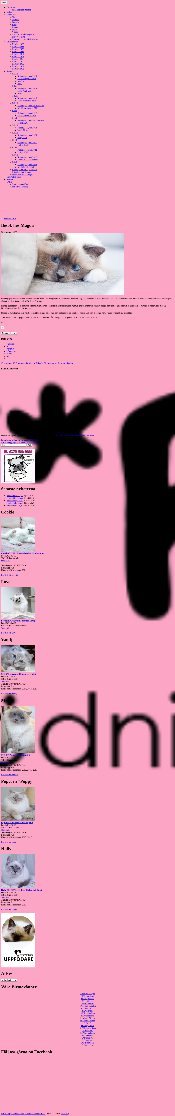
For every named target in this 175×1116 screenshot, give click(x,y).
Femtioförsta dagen (15, 505)
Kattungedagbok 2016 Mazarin (31, 105)
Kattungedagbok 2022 (27, 150)
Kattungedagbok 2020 (27, 135)
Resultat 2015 (18, 64)
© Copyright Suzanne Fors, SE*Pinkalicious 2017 (23, 1113)
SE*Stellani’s (87, 1035)
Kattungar (11, 71)
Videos (15, 32)
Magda (40, 363)
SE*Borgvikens (87, 998)
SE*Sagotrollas (87, 1025)
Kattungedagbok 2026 (27, 164)
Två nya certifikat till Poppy (21, 440)
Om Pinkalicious (14, 177)
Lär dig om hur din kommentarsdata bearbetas (74, 435)
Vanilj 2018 (22, 130)
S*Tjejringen (87, 1040)
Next (14, 333)
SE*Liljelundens (87, 1013)
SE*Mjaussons (87, 1016)
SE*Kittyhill (87, 1011)
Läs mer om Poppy (9, 842)
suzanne (21, 363)
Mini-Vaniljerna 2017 (27, 115)
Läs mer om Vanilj (9, 693)
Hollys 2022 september (27, 160)
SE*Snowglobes (87, 1033)
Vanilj (14, 17)
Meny (4, 3)
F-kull (14, 118)
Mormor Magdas (65, 363)
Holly (14, 24)
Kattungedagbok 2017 (27, 113)
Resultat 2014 (18, 66)
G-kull (15, 125)
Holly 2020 (22, 137)
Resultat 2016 (18, 61)
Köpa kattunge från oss (22, 172)
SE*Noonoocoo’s (87, 1020)
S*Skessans (87, 1030)
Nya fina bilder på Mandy (18, 442)
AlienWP (64, 1113)
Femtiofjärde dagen (15, 498)
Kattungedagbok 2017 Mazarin (31, 120)
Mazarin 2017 (24, 123)
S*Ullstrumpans (87, 1043)
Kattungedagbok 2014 (27, 88)
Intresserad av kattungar (22, 174)
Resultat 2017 (18, 59)
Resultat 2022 (18, 51)
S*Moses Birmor (87, 1018)
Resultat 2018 (18, 56)
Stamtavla (5, 561)
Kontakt (10, 179)
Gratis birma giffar (20, 184)
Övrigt (9, 182)
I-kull (14, 140)
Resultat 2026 (18, 44)
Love (14, 29)
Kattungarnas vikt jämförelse (24, 169)
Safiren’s (87, 1023)
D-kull (15, 103)
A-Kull (15, 73)
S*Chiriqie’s (87, 1001)
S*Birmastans (88, 996)
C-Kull (15, 96)
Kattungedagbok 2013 (27, 76)
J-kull (14, 147)
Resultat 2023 (18, 49)
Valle (20, 83)
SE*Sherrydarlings (87, 1028)
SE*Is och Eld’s (87, 1008)
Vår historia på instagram (23, 34)
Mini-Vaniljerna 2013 (27, 78)
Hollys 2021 (23, 145)
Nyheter (10, 12)
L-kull (14, 162)
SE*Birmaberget (87, 993)
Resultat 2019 (18, 54)
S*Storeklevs (87, 1038)
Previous (5, 333)
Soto (19, 93)
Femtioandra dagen (15, 503)
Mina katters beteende (21, 10)
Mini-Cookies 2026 (26, 167)
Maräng (21, 81)
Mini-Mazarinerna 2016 (28, 108)
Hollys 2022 (23, 152)
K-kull (15, 155)
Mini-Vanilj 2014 (25, 91)
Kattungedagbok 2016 (27, 98)
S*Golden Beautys (87, 1006)
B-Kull (15, 86)
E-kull (14, 110)
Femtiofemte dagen (15, 495)
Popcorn (15, 22)
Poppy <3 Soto (18, 37)
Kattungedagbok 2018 (27, 128)
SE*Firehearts (87, 1003)
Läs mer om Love (8, 633)
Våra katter (11, 15)
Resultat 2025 (18, 46)
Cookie (15, 27)
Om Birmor (12, 7)
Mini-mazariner (50, 363)
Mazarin (15, 19)
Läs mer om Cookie (9, 575)
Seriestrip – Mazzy (20, 187)
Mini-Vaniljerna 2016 (27, 101)
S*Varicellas (87, 1045)
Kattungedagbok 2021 (27, 142)
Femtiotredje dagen (15, 500)
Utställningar (12, 42)
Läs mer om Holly (9, 909)
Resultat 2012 (18, 69)
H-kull (15, 132)
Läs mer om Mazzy (9, 774)
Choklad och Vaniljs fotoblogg (25, 39)
